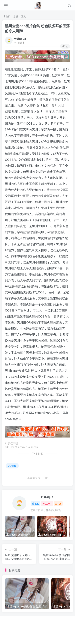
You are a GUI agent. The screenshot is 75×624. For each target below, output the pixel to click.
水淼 (15, 16)
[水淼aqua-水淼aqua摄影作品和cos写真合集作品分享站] (37, 4)
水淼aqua (20, 39)
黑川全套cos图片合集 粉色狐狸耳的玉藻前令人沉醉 (37, 28)
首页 (7, 16)
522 (37, 503)
